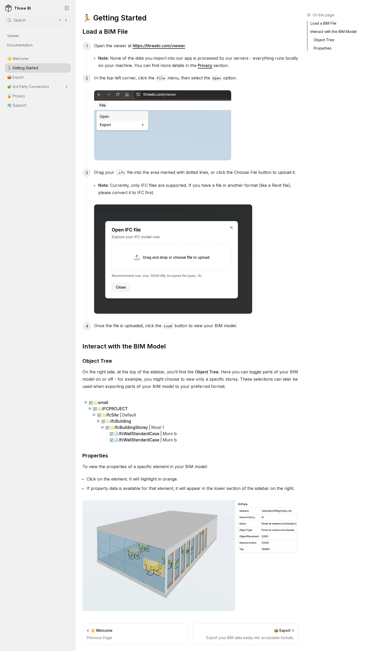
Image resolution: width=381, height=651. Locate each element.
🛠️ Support (16, 105)
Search (40, 20)
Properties (95, 456)
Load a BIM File (105, 31)
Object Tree (97, 361)
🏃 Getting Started (22, 68)
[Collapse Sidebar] (67, 8)
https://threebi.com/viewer (159, 45)
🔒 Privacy (16, 96)
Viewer (13, 35)
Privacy (205, 65)
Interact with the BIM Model (124, 346)
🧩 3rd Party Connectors (28, 86)
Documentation (20, 45)
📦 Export (15, 77)
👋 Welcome (18, 58)
